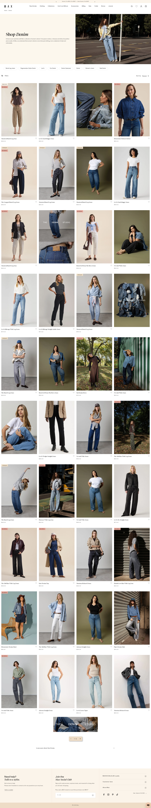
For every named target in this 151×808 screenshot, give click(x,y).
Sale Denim (103, 68)
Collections (51, 6)
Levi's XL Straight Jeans (121, 520)
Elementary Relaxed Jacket (122, 139)
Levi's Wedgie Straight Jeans (47, 456)
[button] (142, 76)
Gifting (83, 6)
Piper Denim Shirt (119, 647)
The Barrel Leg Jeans (7, 393)
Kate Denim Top (44, 583)
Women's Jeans (90, 68)
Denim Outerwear (66, 68)
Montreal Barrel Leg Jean (9, 139)
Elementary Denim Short (9, 647)
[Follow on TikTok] (117, 794)
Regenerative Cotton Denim (28, 68)
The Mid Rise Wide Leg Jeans (123, 456)
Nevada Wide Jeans (120, 266)
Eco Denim (53, 68)
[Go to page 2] (80, 738)
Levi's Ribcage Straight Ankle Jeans (49, 329)
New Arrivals (33, 6)
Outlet (96, 6)
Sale (90, 6)
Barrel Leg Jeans (10, 68)
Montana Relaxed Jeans (83, 583)
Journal (110, 6)
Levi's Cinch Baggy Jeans (46, 139)
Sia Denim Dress (81, 393)
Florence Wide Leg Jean (46, 520)
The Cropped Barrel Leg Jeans (10, 202)
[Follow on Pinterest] (113, 794)
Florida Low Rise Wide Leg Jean (123, 583)
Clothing (42, 6)
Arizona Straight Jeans (83, 647)
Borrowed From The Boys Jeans (86, 266)
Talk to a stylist (8, 790)
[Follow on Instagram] (108, 794)
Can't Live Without (63, 6)
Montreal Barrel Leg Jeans (47, 202)
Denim (78, 68)
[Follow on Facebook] (104, 794)
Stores (103, 6)
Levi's (42, 68)
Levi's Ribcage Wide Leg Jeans (10, 329)
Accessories (75, 6)
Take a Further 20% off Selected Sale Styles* (75, 1)
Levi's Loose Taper (82, 710)
